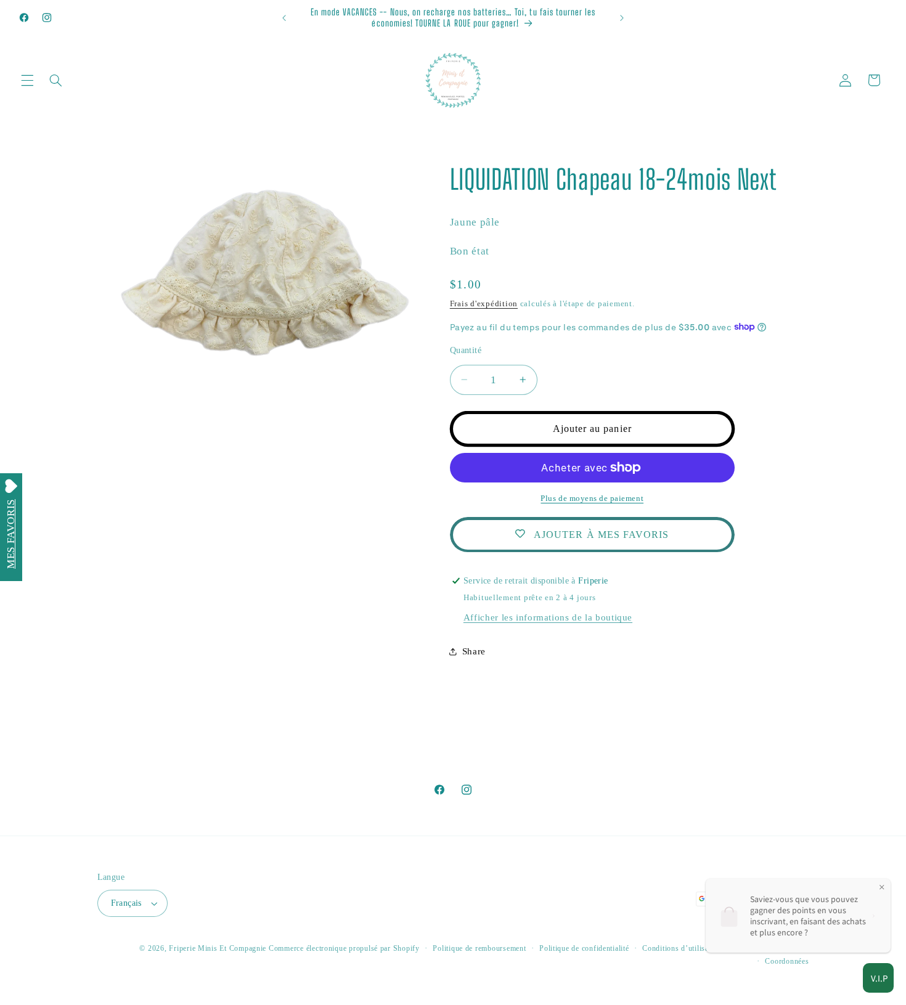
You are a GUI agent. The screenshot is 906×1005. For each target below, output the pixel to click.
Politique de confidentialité (584, 948)
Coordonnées (787, 961)
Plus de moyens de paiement (592, 498)
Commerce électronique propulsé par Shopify (344, 948)
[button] (27, 80)
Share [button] (474, 651)
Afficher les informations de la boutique (547, 617)
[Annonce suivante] (621, 18)
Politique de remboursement (479, 948)
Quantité (465, 349)
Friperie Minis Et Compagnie (217, 948)
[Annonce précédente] (284, 18)
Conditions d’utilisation (682, 948)
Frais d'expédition (484, 303)
